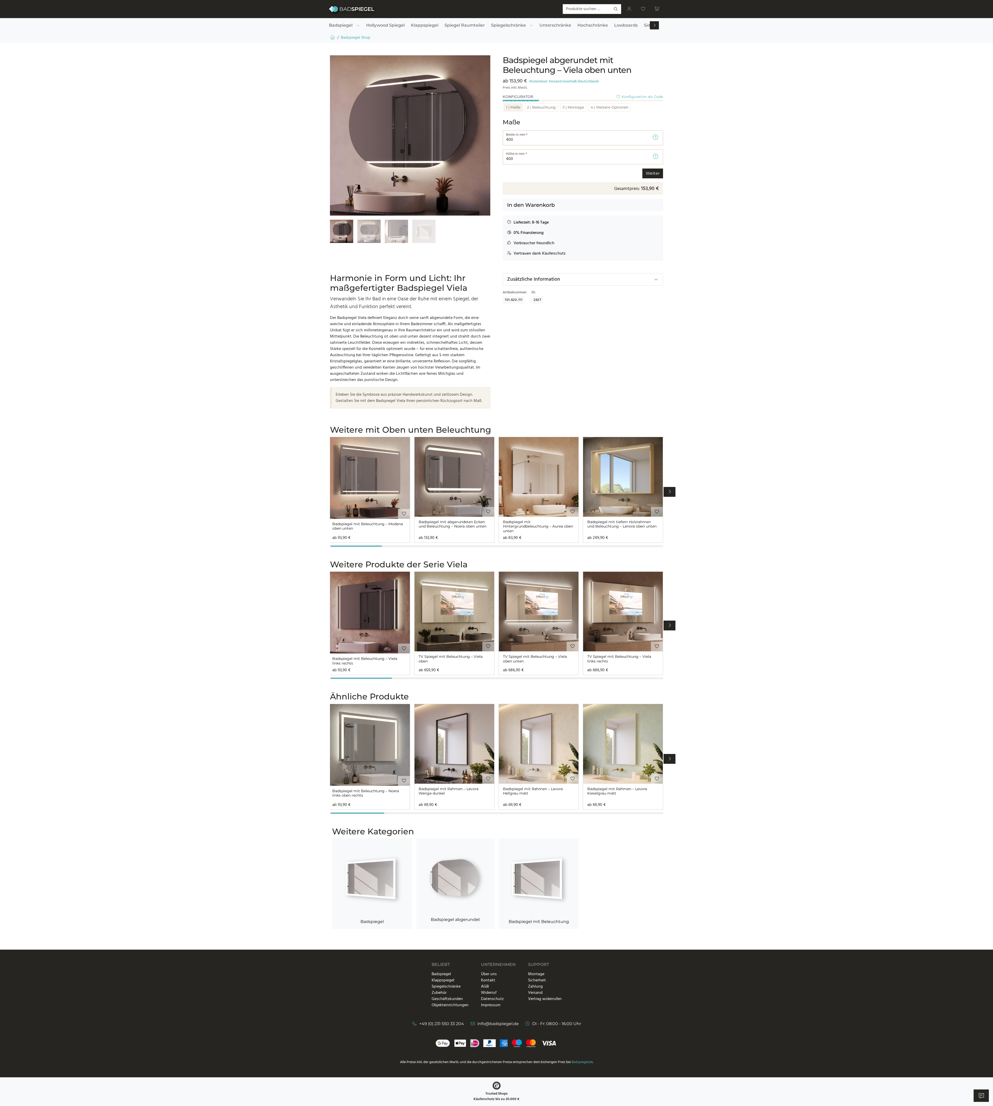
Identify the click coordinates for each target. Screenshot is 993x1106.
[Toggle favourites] (404, 514)
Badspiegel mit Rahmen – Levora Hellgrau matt (533, 791)
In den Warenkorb (531, 205)
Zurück (513, 173)
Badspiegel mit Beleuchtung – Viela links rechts (364, 661)
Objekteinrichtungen (450, 1005)
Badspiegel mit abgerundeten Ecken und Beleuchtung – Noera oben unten (452, 524)
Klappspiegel (443, 980)
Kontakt (488, 980)
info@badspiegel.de (498, 1023)
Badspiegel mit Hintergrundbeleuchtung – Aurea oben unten (538, 526)
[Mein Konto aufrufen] (629, 9)
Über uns (489, 974)
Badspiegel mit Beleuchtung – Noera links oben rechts (365, 793)
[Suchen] (616, 9)
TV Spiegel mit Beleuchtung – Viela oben (451, 658)
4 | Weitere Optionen (609, 107)
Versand (535, 992)
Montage (536, 974)
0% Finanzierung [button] (529, 233)
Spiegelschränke (446, 986)
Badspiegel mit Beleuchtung (539, 921)
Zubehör (439, 992)
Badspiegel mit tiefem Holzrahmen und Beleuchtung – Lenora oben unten (622, 524)
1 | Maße (513, 107)
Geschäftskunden (447, 999)
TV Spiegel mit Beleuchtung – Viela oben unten (535, 658)
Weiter (653, 173)
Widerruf (488, 992)
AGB (485, 986)
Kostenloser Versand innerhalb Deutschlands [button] (564, 82)
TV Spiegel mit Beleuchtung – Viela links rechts (619, 658)
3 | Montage (573, 107)
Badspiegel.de (582, 1062)
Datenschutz (492, 999)
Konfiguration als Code (642, 96)
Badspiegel (372, 921)
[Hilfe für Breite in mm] (655, 137)
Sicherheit (537, 980)
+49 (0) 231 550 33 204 (441, 1023)
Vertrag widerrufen (545, 999)
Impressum (490, 1005)
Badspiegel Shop (355, 37)
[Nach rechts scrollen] (654, 25)
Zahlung (535, 986)
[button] (528, 222)
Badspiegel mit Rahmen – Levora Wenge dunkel (448, 791)
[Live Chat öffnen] (981, 1095)
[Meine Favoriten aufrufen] (643, 9)
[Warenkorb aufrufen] (657, 9)
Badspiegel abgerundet (455, 919)
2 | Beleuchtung (541, 107)
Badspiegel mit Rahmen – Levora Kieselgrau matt (617, 791)
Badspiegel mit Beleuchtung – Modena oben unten (367, 526)
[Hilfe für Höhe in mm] (655, 156)
